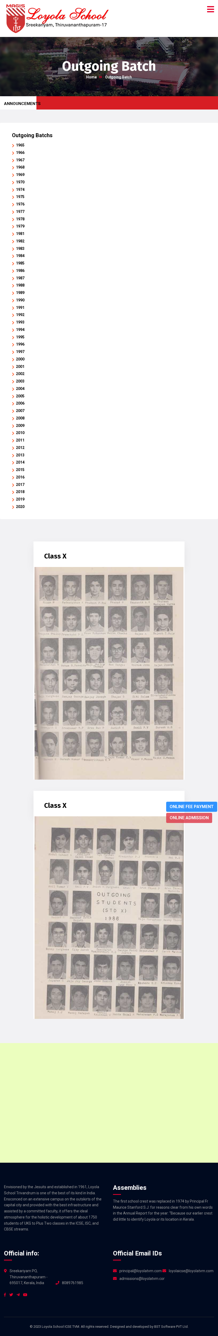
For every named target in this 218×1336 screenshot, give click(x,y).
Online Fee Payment (192, 806)
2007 (20, 411)
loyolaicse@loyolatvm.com (191, 1271)
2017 (20, 484)
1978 (20, 219)
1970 (20, 182)
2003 (20, 381)
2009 (20, 425)
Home (91, 77)
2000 (20, 359)
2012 (20, 448)
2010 (20, 433)
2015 (20, 470)
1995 (20, 337)
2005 (20, 396)
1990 (20, 300)
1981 (20, 234)
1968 (20, 167)
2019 (20, 499)
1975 (20, 197)
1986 (20, 270)
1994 (20, 329)
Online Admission (189, 817)
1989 (20, 293)
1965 (20, 145)
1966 (20, 152)
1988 (20, 285)
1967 (20, 160)
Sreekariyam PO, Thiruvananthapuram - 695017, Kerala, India (29, 1277)
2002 (20, 374)
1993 (20, 322)
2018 (20, 492)
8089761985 (72, 1283)
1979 (20, 226)
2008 (20, 418)
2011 (20, 440)
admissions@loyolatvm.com (142, 1278)
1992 (20, 315)
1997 (20, 352)
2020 (20, 507)
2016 (20, 477)
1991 (20, 307)
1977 (20, 211)
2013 (20, 455)
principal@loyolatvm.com (140, 1271)
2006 (20, 403)
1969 (20, 175)
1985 (20, 263)
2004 (20, 388)
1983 (20, 248)
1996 (20, 344)
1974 (20, 189)
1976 (20, 204)
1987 (20, 278)
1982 (20, 241)
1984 (20, 256)
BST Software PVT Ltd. (171, 1327)
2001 (20, 366)
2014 (20, 462)
